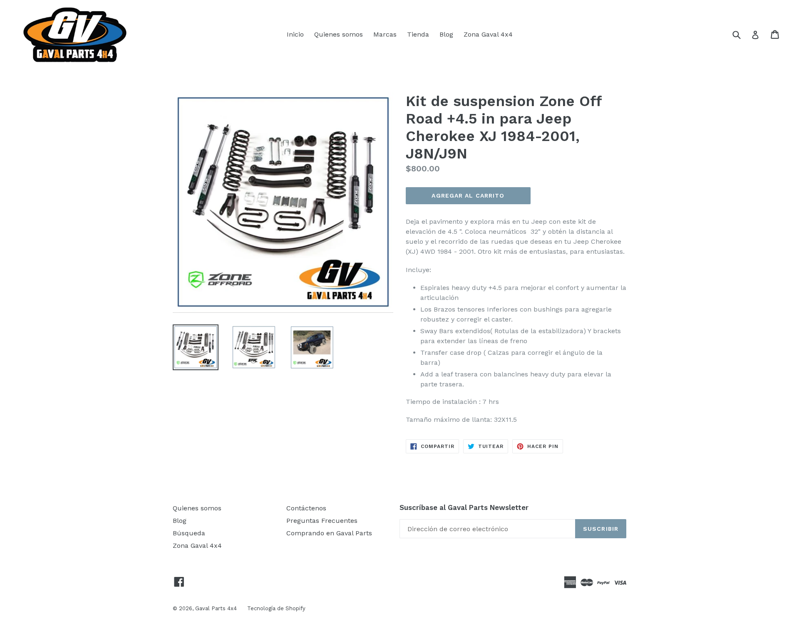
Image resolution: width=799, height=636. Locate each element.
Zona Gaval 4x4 (488, 34)
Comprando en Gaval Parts (329, 533)
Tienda (418, 34)
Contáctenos (306, 508)
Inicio (295, 34)
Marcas (385, 34)
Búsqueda (189, 533)
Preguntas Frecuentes (321, 521)
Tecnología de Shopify (276, 608)
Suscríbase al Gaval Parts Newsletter (464, 507)
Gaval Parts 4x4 (216, 608)
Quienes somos (338, 34)
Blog (446, 34)
